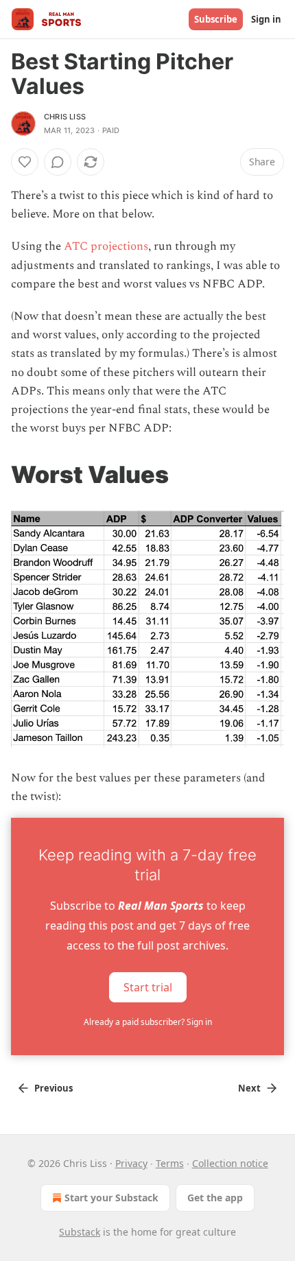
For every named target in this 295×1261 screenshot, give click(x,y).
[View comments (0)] (57, 162)
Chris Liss (65, 116)
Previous (53, 1088)
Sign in (266, 19)
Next (249, 1088)
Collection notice (230, 1163)
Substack (79, 1231)
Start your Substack (111, 1197)
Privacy (131, 1163)
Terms (170, 1163)
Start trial (147, 986)
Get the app (215, 1197)
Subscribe (215, 19)
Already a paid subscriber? (148, 1022)
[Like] (24, 162)
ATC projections (106, 246)
